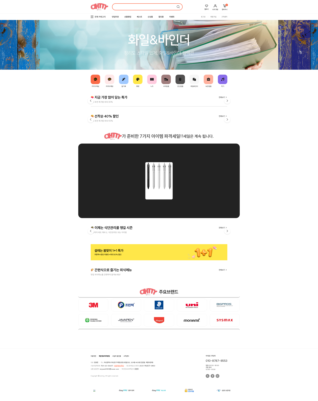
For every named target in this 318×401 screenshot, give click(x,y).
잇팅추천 (115, 17)
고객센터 (224, 17)
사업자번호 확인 (119, 366)
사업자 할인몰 (116, 356)
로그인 (203, 17)
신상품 (150, 17)
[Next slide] (314, 40)
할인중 (161, 17)
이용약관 (93, 356)
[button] (227, 101)
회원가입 (213, 17)
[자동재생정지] (312, 40)
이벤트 (172, 17)
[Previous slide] (310, 40)
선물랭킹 (127, 17)
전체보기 (222, 97)
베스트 (139, 17)
